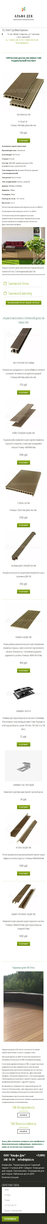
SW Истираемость (23, 1107)
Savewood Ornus (18, 283)
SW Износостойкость (23, 1123)
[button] (23, 140)
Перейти (23, 1115)
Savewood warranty (20, 293)
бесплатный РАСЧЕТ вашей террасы (23, 303)
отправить (10, 1218)
